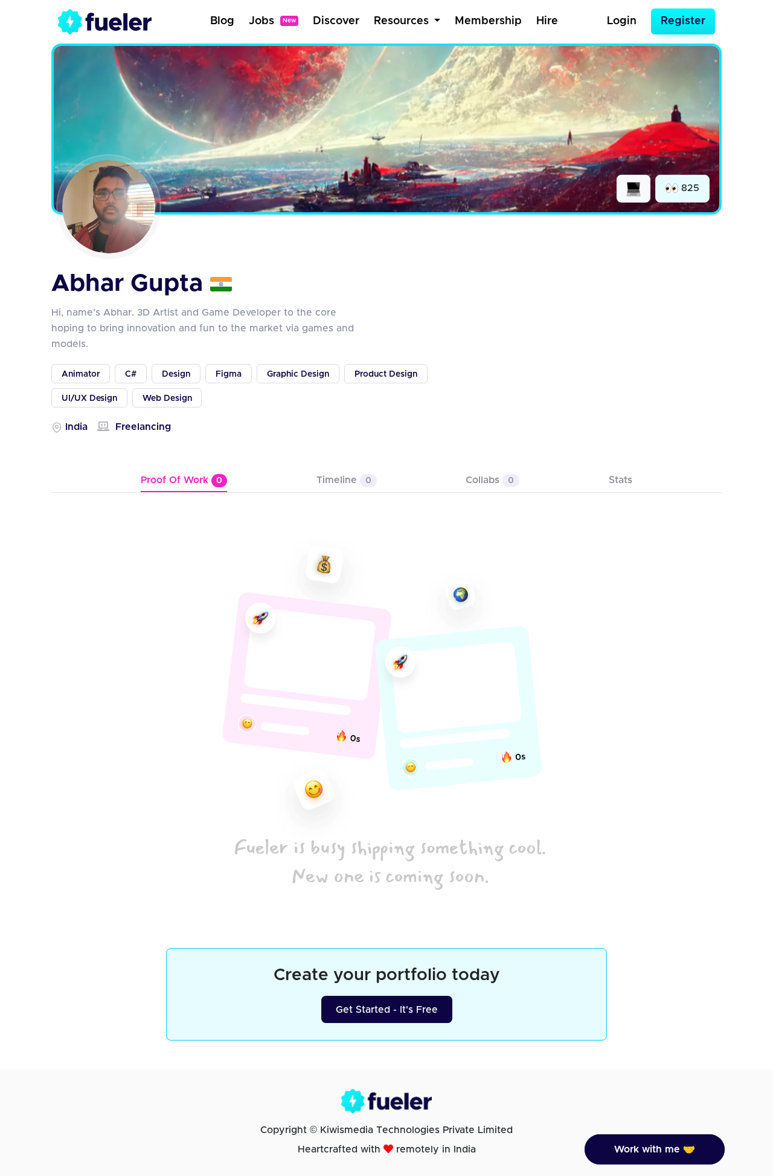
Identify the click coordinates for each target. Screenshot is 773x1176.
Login (622, 21)
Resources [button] (403, 21)
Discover (336, 21)
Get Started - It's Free (387, 1010)
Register (683, 21)
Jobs (272, 21)
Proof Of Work (181, 480)
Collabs (490, 480)
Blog (222, 21)
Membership (488, 21)
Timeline (343, 480)
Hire (547, 21)
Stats (620, 480)
